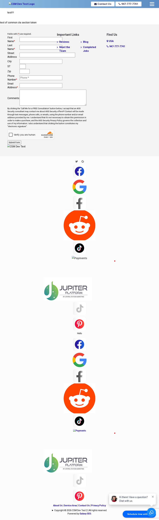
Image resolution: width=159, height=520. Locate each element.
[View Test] (79, 247)
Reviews (64, 41)
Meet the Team (64, 49)
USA (111, 41)
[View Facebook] (79, 171)
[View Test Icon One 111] (79, 280)
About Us (57, 505)
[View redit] (79, 225)
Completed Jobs (89, 49)
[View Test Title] (79, 323)
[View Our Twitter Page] (76, 161)
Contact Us (104, 3)
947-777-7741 (129, 3)
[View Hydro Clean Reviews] (79, 308)
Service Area (70, 505)
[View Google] (79, 186)
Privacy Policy (98, 505)
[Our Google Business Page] (83, 161)
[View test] (79, 202)
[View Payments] (79, 258)
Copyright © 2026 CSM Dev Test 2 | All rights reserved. (80, 510)
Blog (85, 41)
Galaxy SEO (85, 513)
